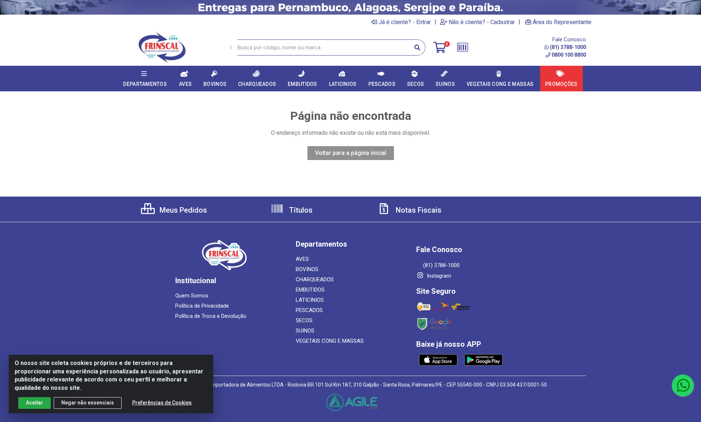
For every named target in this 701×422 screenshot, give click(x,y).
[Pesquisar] (417, 47)
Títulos (300, 210)
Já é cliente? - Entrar (405, 22)
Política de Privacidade (202, 306)
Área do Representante (562, 22)
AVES (302, 259)
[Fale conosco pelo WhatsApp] (683, 385)
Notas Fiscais (417, 210)
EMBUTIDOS (310, 289)
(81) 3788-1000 (568, 47)
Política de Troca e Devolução (210, 316)
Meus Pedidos (182, 210)
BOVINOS (307, 269)
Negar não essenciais (87, 403)
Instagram (438, 276)
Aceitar (34, 403)
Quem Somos (191, 295)
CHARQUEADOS (315, 279)
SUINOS (305, 330)
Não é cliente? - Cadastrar (482, 22)
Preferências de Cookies (162, 403)
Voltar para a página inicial (350, 152)
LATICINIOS (310, 300)
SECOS (304, 320)
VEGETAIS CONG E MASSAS (330, 341)
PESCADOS (309, 310)
